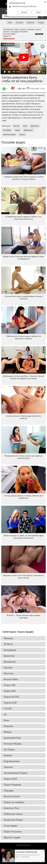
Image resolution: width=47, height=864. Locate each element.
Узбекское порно (13, 814)
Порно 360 (10, 691)
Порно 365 (9, 685)
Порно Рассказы (13, 831)
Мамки (7, 732)
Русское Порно (9, 34)
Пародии (9, 790)
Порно (17, 130)
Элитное (8, 767)
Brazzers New (11, 679)
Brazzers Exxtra (12, 796)
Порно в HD (10, 702)
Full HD (16, 126)
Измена (8, 755)
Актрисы (19, 22)
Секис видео (10, 825)
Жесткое (8, 673)
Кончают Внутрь (13, 743)
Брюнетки (35, 126)
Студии (41, 22)
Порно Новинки (12, 784)
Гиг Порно (7, 130)
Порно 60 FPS (11, 696)
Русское (8, 667)
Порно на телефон (14, 802)
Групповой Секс (12, 737)
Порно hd (7, 36)
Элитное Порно (9, 134)
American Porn (11, 808)
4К (5, 714)
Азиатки (8, 726)
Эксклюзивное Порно (15, 773)
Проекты (30, 22)
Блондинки (10, 650)
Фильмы (8, 638)
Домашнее (28, 130)
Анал (25, 126)
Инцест (22, 134)
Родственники (11, 761)
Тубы (10, 22)
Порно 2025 (10, 778)
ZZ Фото (8, 644)
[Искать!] (41, 16)
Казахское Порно (13, 819)
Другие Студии (12, 837)
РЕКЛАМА (39, 34)
